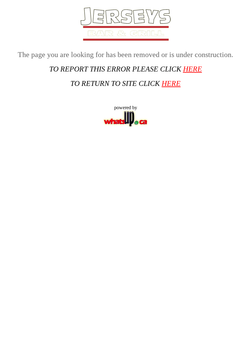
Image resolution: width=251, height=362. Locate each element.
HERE (192, 69)
